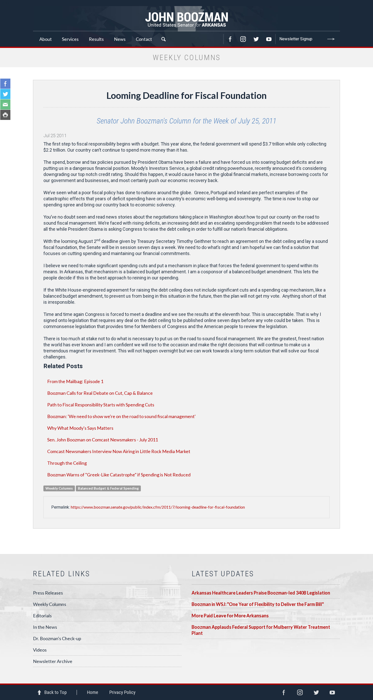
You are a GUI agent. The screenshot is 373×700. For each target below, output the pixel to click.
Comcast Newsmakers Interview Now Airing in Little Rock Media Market (118, 451)
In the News (45, 627)
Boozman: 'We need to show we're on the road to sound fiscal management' (121, 416)
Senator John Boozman (186, 18)
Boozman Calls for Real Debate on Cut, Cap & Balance (100, 393)
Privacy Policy (122, 692)
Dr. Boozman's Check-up (57, 638)
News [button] (120, 39)
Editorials (42, 615)
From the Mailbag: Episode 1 (75, 381)
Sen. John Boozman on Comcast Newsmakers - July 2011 (102, 439)
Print (5, 115)
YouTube (269, 39)
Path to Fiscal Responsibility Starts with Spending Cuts (100, 404)
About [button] (45, 39)
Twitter (256, 39)
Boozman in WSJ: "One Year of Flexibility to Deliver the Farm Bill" (258, 604)
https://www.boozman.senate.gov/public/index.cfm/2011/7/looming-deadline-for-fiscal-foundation (158, 507)
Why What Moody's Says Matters (80, 428)
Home (92, 692)
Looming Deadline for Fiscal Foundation (186, 95)
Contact (144, 39)
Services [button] (70, 39)
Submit (331, 39)
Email (5, 104)
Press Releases (48, 593)
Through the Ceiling (67, 463)
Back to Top (55, 692)
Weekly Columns (49, 604)
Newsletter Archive (52, 661)
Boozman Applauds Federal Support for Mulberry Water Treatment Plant (261, 630)
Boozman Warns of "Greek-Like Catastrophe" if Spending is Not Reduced (119, 474)
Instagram (243, 39)
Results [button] (96, 39)
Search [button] (163, 39)
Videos (40, 650)
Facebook (230, 39)
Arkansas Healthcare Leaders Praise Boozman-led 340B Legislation (261, 593)
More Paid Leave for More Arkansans (230, 615)
